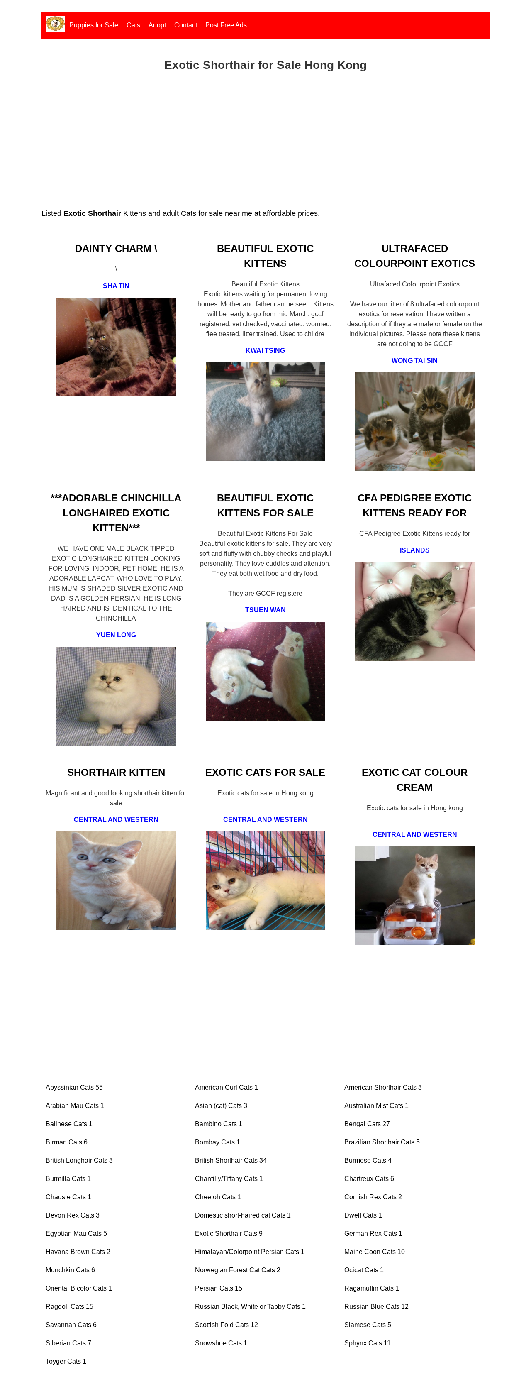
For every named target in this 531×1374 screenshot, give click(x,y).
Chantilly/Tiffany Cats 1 (229, 1178)
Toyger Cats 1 (66, 1361)
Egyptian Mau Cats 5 (76, 1233)
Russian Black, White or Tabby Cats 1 (250, 1306)
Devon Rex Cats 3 (73, 1215)
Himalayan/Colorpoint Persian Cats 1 (249, 1251)
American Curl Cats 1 (226, 1087)
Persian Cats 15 (218, 1288)
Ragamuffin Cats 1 (371, 1288)
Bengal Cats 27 (367, 1123)
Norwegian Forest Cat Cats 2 (237, 1270)
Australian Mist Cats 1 (376, 1105)
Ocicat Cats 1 (364, 1270)
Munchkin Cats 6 (70, 1270)
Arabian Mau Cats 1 (75, 1105)
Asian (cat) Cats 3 (221, 1105)
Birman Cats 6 (67, 1142)
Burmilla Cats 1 (68, 1178)
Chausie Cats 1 (68, 1196)
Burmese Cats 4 (368, 1160)
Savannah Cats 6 (71, 1324)
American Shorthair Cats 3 (383, 1087)
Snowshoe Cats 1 (221, 1343)
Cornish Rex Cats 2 (373, 1196)
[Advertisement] (265, 150)
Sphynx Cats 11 (367, 1343)
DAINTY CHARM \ (116, 248)
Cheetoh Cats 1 (218, 1196)
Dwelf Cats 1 (363, 1215)
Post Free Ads (226, 25)
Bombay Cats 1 (217, 1142)
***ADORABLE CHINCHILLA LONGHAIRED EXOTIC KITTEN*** (116, 512)
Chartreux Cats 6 (369, 1178)
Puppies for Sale (93, 25)
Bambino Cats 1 (218, 1123)
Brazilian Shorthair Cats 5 (382, 1142)
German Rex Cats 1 (373, 1233)
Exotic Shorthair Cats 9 (229, 1233)
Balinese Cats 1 (69, 1123)
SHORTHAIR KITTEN (116, 772)
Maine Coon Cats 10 (374, 1251)
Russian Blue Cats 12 (376, 1306)
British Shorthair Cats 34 (231, 1160)
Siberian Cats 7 (68, 1343)
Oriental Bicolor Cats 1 (79, 1288)
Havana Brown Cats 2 (78, 1251)
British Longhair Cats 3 (79, 1160)
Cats (133, 25)
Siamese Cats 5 (367, 1324)
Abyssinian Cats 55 (74, 1087)
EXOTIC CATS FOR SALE (265, 772)
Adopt (157, 25)
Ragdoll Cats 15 (69, 1306)
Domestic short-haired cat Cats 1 (243, 1215)
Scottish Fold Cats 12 (226, 1324)
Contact (185, 25)
